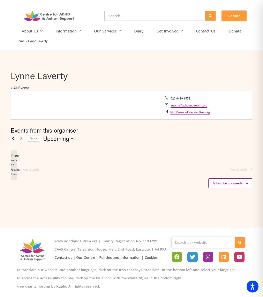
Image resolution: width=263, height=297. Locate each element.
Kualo (61, 286)
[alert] (14, 165)
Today (33, 138)
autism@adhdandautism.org (189, 105)
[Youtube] (239, 257)
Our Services (105, 31)
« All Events (20, 87)
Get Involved (168, 31)
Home (20, 41)
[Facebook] (177, 257)
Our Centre (85, 257)
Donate (235, 31)
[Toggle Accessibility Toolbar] (252, 286)
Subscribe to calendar (228, 183)
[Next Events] (21, 138)
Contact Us (206, 31)
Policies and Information (120, 257)
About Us (30, 31)
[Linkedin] (224, 257)
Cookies (151, 257)
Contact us (63, 257)
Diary (138, 31)
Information (66, 31)
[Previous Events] (13, 138)
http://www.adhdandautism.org (190, 112)
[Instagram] (208, 257)
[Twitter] (192, 257)
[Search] (210, 16)
